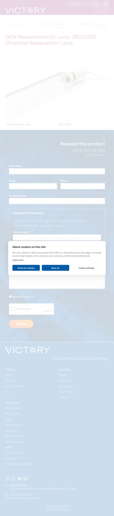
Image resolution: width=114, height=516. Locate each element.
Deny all (56, 268)
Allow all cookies (26, 268)
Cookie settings (86, 268)
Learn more (17, 259)
